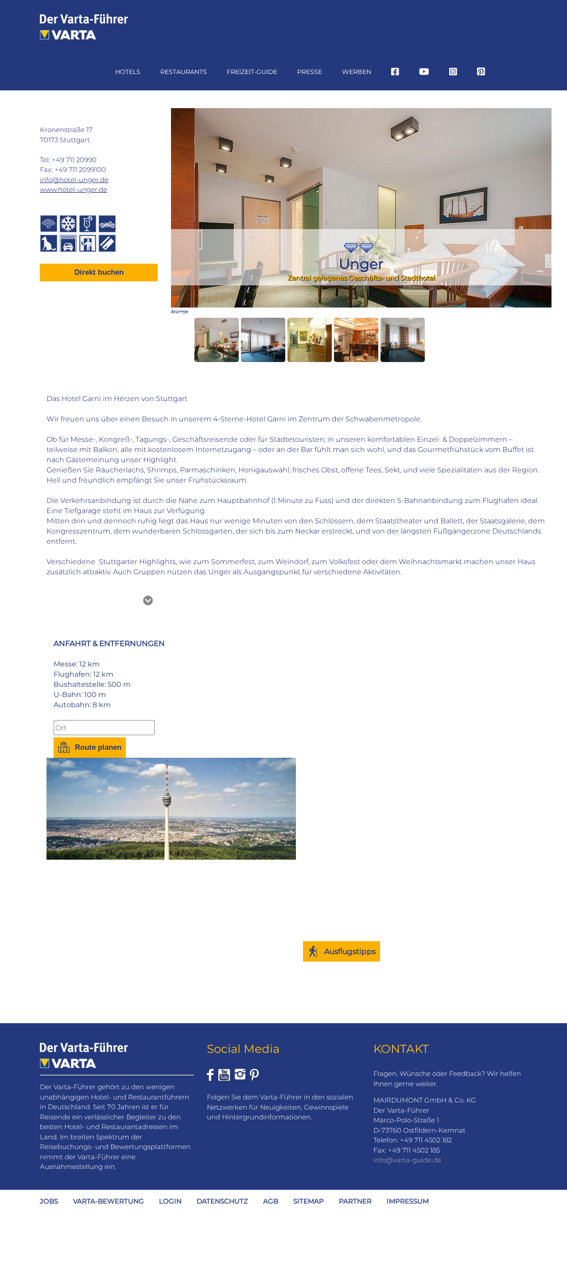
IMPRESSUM (408, 1201)
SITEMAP (308, 1201)
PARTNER (355, 1201)
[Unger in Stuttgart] (216, 340)
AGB (270, 1201)
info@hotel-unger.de (74, 179)
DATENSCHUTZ (222, 1201)
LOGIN (170, 1201)
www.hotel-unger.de (73, 189)
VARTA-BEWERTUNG (108, 1201)
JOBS (49, 1201)
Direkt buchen (99, 272)
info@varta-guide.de (407, 1160)
